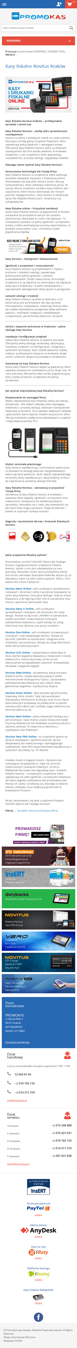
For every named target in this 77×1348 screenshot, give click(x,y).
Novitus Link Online (17, 652)
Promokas (38, 16)
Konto (59, 4)
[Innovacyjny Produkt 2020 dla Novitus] (25, 536)
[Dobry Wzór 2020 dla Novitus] (38, 536)
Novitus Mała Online (18, 672)
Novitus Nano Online (18, 588)
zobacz (38, 1214)
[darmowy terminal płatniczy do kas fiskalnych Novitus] (38, 442)
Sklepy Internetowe (14, 1337)
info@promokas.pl (17, 1100)
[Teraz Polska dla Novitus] (12, 536)
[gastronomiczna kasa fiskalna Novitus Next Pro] (38, 245)
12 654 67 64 (23, 1074)
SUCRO (18, 1340)
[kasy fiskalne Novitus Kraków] (38, 95)
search (71, 28)
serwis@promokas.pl (18, 1164)
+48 (25, 1083)
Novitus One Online (17, 632)
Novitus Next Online (17, 716)
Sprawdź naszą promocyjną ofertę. (38, 810)
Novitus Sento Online (18, 693)
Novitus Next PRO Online (20, 736)
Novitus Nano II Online (19, 608)
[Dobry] (64, 536)
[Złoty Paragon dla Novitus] (51, 536)
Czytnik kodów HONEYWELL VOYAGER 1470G (41, 51)
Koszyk (74, 1)
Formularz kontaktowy (17, 1042)
